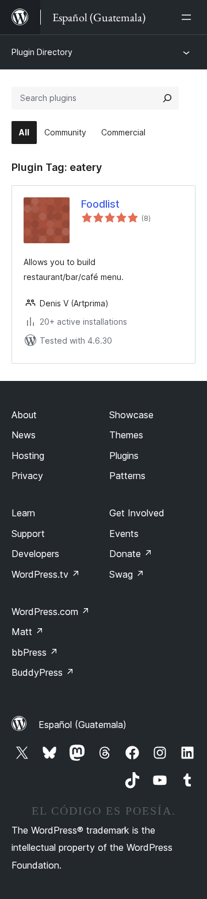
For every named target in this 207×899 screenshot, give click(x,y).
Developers (35, 553)
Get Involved (136, 513)
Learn (23, 513)
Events (124, 533)
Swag (126, 574)
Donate (130, 553)
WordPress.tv (46, 574)
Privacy (27, 475)
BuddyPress (43, 672)
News (24, 435)
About (24, 415)
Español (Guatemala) (82, 724)
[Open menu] (188, 17)
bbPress (35, 652)
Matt (28, 631)
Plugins (124, 455)
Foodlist (100, 204)
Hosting (28, 455)
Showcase (131, 415)
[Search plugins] (167, 98)
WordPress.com (51, 611)
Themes (126, 435)
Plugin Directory (42, 52)
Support (28, 533)
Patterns (127, 475)
